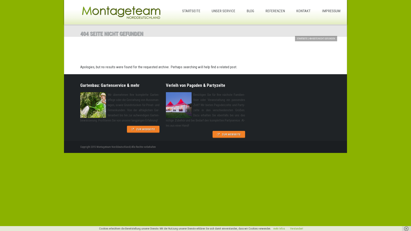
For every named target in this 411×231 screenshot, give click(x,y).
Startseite (191, 11)
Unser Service (223, 11)
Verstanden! (296, 228)
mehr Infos (279, 228)
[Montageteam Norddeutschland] (121, 12)
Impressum (331, 11)
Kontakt (303, 11)
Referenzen (275, 11)
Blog (250, 11)
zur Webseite (145, 129)
